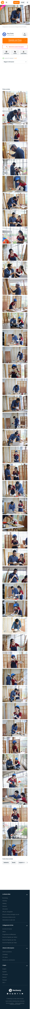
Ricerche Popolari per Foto (9, 939)
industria (6, 861)
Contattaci (5, 953)
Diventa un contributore (8, 959)
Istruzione (5, 908)
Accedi (22, 2)
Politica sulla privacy (19, 1002)
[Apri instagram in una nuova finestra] (9, 993)
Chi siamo (5, 956)
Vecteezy (4, 900)
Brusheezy (5, 897)
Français (4, 979)
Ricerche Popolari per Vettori (9, 936)
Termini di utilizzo (9, 1002)
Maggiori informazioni (9, 61)
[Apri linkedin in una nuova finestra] (12, 993)
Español (4, 971)
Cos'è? (15, 58)
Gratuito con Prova (15, 40)
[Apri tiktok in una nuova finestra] (17, 993)
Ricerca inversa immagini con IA (10, 913)
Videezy (4, 902)
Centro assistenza (7, 951)
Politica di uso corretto (14, 1003)
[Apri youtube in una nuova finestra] (21, 993)
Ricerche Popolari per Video (9, 942)
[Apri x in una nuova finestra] (19, 993)
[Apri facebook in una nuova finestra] (7, 993)
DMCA (4, 931)
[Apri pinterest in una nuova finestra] (14, 993)
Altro (3, 981)
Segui (24, 35)
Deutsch (4, 976)
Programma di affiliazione (9, 933)
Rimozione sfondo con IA (8, 916)
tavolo (13, 861)
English (4, 968)
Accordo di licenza (7, 928)
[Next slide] (23, 862)
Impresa (4, 905)
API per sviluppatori (7, 911)
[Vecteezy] (2, 2)
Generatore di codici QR (8, 919)
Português (5, 973)
